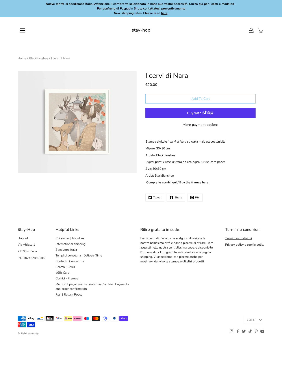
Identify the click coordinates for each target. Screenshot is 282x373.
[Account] (251, 30)
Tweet (157, 197)
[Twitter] (244, 331)
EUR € (250, 320)
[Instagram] (232, 331)
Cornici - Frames (67, 278)
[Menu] (22, 30)
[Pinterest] (256, 331)
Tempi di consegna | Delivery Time (79, 255)
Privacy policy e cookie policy (244, 245)
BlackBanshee (38, 58)
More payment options (201, 124)
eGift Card (62, 273)
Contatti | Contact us (70, 261)
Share (178, 197)
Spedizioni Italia (66, 250)
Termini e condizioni (238, 238)
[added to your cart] (260, 30)
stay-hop (141, 30)
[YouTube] (262, 331)
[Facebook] (238, 331)
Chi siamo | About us (70, 238)
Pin (197, 197)
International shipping (70, 244)
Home (22, 58)
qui (174, 182)
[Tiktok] (250, 331)
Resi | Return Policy (69, 294)
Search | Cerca (65, 267)
